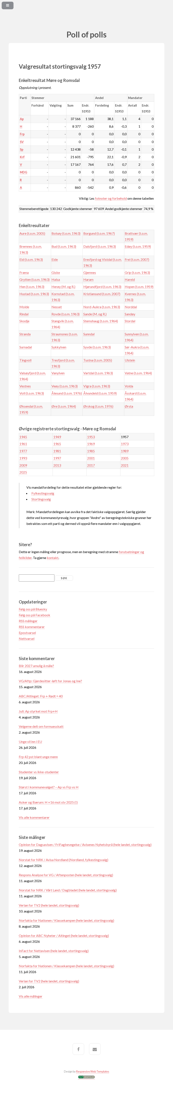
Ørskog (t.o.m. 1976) (98, 406)
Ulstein (130, 360)
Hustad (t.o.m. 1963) (34, 294)
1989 (124, 451)
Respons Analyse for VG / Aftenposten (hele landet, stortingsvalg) (66, 875)
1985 (91, 451)
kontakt (52, 558)
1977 (23, 451)
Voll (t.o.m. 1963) (31, 393)
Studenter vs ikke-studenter (39, 772)
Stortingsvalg (41, 499)
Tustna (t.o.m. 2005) (97, 360)
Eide (54, 259)
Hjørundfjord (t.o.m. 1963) (102, 287)
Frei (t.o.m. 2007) (137, 259)
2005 (124, 458)
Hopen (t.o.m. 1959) (139, 287)
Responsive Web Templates (92, 1071)
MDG (23, 172)
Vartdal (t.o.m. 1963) (98, 373)
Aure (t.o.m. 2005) (32, 233)
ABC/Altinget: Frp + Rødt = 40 (41, 696)
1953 (91, 437)
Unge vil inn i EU (30, 742)
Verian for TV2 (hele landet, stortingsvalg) (49, 905)
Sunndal (89, 334)
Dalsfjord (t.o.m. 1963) (99, 246)
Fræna (24, 272)
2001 (91, 458)
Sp (21, 149)
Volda (129, 386)
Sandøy (130, 314)
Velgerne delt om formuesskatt (41, 726)
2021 (124, 465)
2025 (23, 472)
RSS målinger (28, 621)
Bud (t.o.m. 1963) (63, 246)
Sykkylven (58, 347)
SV (22, 142)
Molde (24, 307)
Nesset (56, 307)
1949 (57, 437)
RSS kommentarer (32, 627)
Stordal (130, 321)
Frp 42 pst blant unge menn (38, 757)
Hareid (130, 279)
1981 (57, 451)
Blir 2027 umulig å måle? (36, 666)
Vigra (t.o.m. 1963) (96, 386)
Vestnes (25, 386)
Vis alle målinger (30, 996)
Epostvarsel (27, 633)
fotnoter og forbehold (111, 198)
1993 (23, 458)
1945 (23, 437)
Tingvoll (25, 360)
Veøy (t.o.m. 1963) (64, 386)
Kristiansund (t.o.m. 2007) (101, 294)
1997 (57, 458)
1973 (124, 444)
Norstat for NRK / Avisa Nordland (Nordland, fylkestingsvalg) (63, 860)
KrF (22, 157)
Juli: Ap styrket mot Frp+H (38, 711)
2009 (23, 465)
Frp (22, 134)
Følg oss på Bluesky (33, 609)
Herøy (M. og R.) (63, 287)
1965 (57, 444)
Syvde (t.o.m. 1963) (97, 347)
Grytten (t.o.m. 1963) (34, 279)
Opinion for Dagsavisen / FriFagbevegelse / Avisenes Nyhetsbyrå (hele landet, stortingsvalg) (85, 845)
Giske (55, 272)
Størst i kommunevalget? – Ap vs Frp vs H (48, 787)
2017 (91, 465)
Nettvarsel (26, 639)
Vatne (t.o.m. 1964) (138, 373)
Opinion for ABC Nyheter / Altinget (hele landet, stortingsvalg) (64, 936)
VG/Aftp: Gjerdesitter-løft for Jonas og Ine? (50, 681)
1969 (91, 444)
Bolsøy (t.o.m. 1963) (65, 233)
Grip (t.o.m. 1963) (137, 272)
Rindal (23, 314)
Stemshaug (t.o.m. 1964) (100, 321)
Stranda (25, 334)
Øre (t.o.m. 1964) (63, 406)
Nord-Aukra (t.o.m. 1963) (101, 307)
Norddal (131, 307)
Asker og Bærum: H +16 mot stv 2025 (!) (48, 802)
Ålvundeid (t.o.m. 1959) (100, 393)
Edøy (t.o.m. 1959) (138, 246)
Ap (22, 119)
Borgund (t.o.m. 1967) (99, 233)
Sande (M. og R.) (95, 314)
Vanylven (58, 373)
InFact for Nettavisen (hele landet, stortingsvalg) (54, 951)
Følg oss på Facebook (34, 615)
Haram (88, 279)
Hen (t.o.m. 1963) (31, 287)
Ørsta (129, 406)
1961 (23, 444)
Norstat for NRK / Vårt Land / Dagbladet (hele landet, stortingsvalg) (68, 890)
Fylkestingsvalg (42, 493)
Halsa (55, 279)
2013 (57, 465)
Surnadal (25, 347)
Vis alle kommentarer (34, 817)
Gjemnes (89, 272)
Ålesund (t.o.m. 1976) (66, 393)
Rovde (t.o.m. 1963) (65, 314)
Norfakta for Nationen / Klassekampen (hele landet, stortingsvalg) (66, 920)
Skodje (24, 321)
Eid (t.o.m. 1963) (31, 259)
